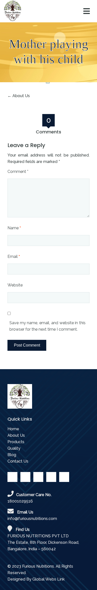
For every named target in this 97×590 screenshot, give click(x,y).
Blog (11, 454)
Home (13, 429)
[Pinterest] (51, 477)
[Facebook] (12, 477)
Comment (17, 171)
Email (13, 256)
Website (15, 285)
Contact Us (17, 461)
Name (14, 228)
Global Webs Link (48, 579)
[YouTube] (38, 477)
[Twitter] (25, 477)
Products (15, 441)
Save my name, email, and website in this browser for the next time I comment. (47, 326)
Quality (13, 448)
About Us (21, 95)
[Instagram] (64, 477)
